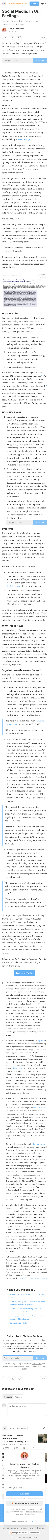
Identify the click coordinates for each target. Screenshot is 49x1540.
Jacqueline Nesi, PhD (16, 29)
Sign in (43, 3)
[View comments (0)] (13, 37)
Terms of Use (36, 1364)
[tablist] (13, 1396)
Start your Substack (19, 1533)
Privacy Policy (29, 1514)
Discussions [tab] (21, 1428)
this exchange (17, 1068)
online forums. (39, 1107)
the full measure (14, 586)
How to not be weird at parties (15, 1441)
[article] (24, 1441)
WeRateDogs (24, 139)
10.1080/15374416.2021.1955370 (33, 1278)
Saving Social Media (18, 1323)
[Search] (44, 1428)
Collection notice (41, 1528)
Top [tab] (5, 1428)
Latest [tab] (11, 1428)
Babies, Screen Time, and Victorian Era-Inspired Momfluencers (27, 1317)
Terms (32, 1528)
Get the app (34, 1533)
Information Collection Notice (26, 1366)
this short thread (38, 1144)
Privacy (25, 1528)
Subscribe (34, 3)
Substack (14, 1537)
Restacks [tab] (18, 1397)
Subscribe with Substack (26, 1503)
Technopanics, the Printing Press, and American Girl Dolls (26, 1310)
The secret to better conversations (12, 1437)
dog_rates (41, 1040)
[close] (42, 1453)
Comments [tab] (8, 1397)
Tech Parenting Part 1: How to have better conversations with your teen (27, 1303)
